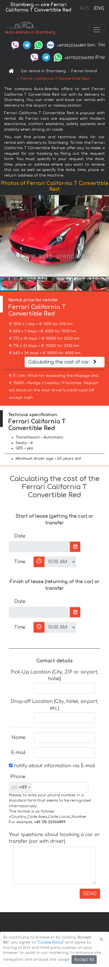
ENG (99, 8)
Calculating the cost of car (59, 362)
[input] (39, 546)
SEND (90, 893)
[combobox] (20, 787)
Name (18, 737)
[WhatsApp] (38, 45)
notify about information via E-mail (54, 765)
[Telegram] (27, 45)
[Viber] (15, 45)
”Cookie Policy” (50, 942)
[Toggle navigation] (97, 29)
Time (19, 561)
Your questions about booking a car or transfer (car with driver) (54, 838)
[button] (27, 284)
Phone (17, 776)
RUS (84, 8)
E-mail (18, 752)
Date (19, 536)
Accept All (84, 959)
